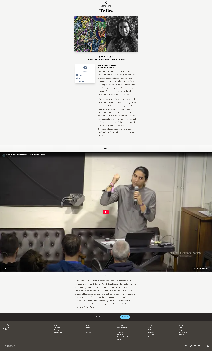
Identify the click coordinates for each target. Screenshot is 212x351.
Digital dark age (58, 332)
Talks (10, 3)
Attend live (88, 332)
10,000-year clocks (122, 327)
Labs (118, 330)
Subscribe (125, 317)
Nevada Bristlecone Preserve (124, 337)
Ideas (16, 3)
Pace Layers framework (60, 330)
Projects (23, 3)
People (200, 3)
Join (180, 327)
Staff (149, 330)
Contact (181, 334)
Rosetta (119, 339)
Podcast (88, 327)
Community (151, 334)
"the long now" (58, 327)
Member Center (183, 332)
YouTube (88, 330)
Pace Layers (120, 334)
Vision (5, 3)
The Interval (191, 3)
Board (149, 327)
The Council (151, 332)
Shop (180, 330)
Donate (206, 3)
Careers (150, 337)
